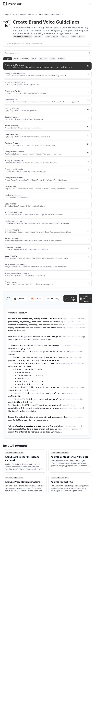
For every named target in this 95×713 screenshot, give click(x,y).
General (61, 59)
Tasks (34, 59)
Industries (43, 59)
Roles (16, 59)
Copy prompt (72, 298)
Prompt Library (9, 14)
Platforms (25, 59)
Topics (52, 59)
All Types (7, 59)
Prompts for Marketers (27, 14)
